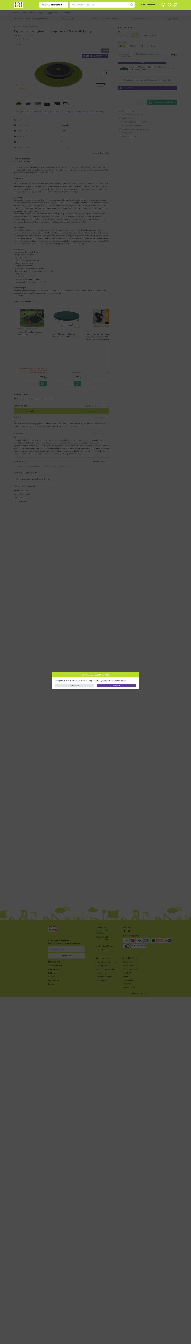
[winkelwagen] (175, 4)
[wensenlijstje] (169, 4)
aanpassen (74, 685)
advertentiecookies (118, 680)
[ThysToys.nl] (23, 5)
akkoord (116, 685)
